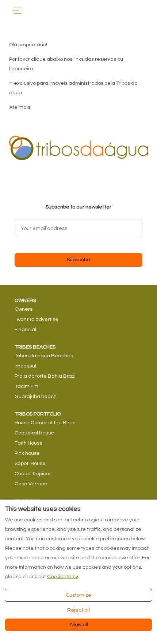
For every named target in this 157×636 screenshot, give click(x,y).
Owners (23, 309)
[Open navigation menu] (17, 11)
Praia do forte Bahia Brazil (46, 376)
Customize (78, 595)
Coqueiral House (34, 433)
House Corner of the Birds (45, 422)
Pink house (27, 453)
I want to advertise (36, 319)
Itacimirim (26, 386)
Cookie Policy (62, 576)
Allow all (78, 624)
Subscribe (78, 259)
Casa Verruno (31, 483)
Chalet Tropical (32, 473)
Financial (25, 329)
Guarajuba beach (36, 396)
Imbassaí (25, 366)
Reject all (78, 610)
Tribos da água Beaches (44, 355)
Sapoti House (30, 463)
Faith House (29, 443)
